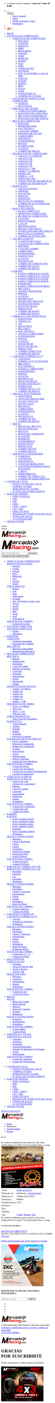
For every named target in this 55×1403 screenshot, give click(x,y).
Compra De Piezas (20, 766)
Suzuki (15, 606)
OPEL (21, 66)
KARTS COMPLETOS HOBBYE (34, 286)
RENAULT (23, 46)
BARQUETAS (25, 319)
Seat (14, 591)
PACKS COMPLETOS (29, 211)
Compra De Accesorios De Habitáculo (29, 771)
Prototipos (16, 879)
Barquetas (16, 871)
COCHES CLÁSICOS (22, 238)
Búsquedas (17, 634)
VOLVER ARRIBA (10, 1332)
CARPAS (22, 471)
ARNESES (23, 191)
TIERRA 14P (24, 173)
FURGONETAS (25, 461)
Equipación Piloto (20, 949)
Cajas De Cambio (20, 666)
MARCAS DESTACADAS (19, 564)
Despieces (16, 1019)
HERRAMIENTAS (27, 474)
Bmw (14, 574)
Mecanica (16, 839)
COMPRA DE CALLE (28, 266)
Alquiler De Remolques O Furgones (28, 1049)
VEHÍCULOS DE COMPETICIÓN (28, 38)
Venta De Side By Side (22, 966)
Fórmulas (16, 874)
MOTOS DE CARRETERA (31, 434)
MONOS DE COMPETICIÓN (32, 213)
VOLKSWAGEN (26, 68)
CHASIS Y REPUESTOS (30, 291)
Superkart (16, 829)
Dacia (15, 614)
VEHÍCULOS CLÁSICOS (19, 776)
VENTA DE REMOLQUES (31, 464)
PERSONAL (13, 636)
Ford (14, 579)
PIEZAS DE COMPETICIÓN (26, 121)
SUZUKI (22, 81)
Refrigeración (18, 661)
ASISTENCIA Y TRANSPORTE (27, 454)
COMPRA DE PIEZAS (29, 151)
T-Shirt (19, 1214)
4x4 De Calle (18, 971)
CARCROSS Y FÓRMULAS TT (27, 356)
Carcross (16, 919)
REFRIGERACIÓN (27, 126)
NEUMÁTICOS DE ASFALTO (21, 686)
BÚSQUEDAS (25, 106)
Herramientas (18, 1054)
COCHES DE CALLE (17, 481)
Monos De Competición (23, 744)
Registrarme (17, 23)
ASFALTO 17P (25, 166)
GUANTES (23, 218)
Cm (14, 876)
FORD (21, 56)
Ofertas (15, 631)
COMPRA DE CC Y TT (29, 389)
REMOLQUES (25, 309)
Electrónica (17, 664)
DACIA (21, 88)
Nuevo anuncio (19, 16)
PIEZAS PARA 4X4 (16, 974)
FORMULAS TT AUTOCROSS (33, 361)
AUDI (21, 91)
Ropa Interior (18, 751)
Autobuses (17, 1042)
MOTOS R (23, 431)
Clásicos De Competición (23, 784)
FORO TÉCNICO (20, 511)
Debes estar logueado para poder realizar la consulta (24, 1241)
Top (33, 1214)
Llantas (15, 684)
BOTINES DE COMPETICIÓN (33, 216)
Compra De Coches (21, 624)
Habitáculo (17, 796)
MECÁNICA (24, 329)
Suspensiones (18, 676)
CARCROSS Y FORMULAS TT (22, 916)
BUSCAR (33, 553)
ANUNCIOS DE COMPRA (20, 621)
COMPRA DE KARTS (28, 311)
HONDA (22, 83)
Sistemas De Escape (21, 669)
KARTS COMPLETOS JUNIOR (33, 279)
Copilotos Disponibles (22, 641)
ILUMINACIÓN (26, 146)
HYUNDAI (23, 71)
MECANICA (24, 289)
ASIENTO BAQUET (28, 188)
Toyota (15, 604)
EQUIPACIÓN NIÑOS (29, 304)
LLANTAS (23, 148)
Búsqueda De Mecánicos (23, 651)
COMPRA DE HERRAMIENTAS (34, 479)
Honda (15, 609)
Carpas (15, 1052)
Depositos (16, 674)
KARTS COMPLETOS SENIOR (33, 281)
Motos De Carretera (21, 1009)
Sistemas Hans (18, 756)
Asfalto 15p (17, 694)
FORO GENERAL (21, 496)
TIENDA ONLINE (15, 521)
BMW (21, 48)
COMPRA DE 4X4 (27, 419)
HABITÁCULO (20, 186)
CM (20, 324)
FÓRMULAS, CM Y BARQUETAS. (29, 316)
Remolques (17, 834)
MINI (20, 86)
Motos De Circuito (20, 1001)
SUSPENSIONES (26, 141)
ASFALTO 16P (25, 163)
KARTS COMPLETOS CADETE (34, 276)
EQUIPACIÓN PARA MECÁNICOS (35, 231)
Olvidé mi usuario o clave (23, 21)
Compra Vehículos (20, 909)
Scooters (16, 1012)
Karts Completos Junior (22, 824)
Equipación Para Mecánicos (24, 761)
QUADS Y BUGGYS (28, 401)
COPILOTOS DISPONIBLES (32, 111)
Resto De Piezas (19, 856)
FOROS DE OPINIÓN (17, 494)
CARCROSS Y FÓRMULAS (20, 914)
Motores (16, 659)
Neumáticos (17, 801)
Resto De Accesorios (21, 736)
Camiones (16, 1039)
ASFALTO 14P (25, 158)
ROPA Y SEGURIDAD (23, 208)
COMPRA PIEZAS (27, 451)
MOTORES (23, 123)
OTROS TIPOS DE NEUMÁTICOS (35, 181)
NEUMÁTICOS (25, 261)
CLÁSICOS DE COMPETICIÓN (33, 243)
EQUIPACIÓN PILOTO (29, 384)
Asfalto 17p (17, 699)
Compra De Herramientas (23, 1062)
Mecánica (16, 886)
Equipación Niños (20, 854)
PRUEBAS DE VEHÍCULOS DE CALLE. (32, 514)
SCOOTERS (24, 436)
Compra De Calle (20, 809)
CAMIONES (24, 456)
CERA (15, 504)
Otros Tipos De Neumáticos (24, 719)
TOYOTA (23, 78)
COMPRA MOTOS (27, 449)
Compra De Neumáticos (23, 769)
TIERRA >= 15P (25, 176)
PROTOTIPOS (25, 326)
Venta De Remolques (21, 1047)
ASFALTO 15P (25, 161)
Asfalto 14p (17, 691)
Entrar (15, 18)
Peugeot (16, 566)
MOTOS (16, 424)
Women (27, 1214)
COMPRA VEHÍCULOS (29, 351)
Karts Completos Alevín (23, 819)
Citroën (15, 569)
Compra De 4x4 (19, 991)
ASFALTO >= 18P (26, 168)
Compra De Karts (20, 861)
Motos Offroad (19, 1004)
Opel (14, 594)
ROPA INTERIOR (26, 221)
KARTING (17, 271)
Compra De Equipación (23, 774)
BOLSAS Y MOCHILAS (29, 228)
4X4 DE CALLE (26, 404)
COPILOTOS (13, 639)
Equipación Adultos (21, 851)
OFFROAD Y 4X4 (26, 178)
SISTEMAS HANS (27, 226)
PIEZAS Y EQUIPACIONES (20, 836)
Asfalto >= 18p (19, 701)
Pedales (15, 731)
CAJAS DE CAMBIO (28, 131)
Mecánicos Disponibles (22, 649)
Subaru (15, 589)
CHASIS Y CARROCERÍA (31, 334)
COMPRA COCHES (22, 486)
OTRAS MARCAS (27, 93)
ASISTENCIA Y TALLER (19, 1034)
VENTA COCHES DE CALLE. (27, 484)
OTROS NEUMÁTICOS (18, 716)
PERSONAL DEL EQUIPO (25, 108)
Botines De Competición (23, 746)
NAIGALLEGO (24, 1190)
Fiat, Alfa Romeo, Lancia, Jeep (26, 601)
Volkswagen (17, 596)
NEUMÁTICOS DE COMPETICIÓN (29, 153)
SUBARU (23, 53)
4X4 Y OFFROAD (15, 959)
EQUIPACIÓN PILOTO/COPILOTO (24, 739)
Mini (14, 611)
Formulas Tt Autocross (22, 921)
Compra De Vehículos (22, 1059)
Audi (14, 616)
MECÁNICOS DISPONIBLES (32, 116)
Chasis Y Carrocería (21, 891)
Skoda (15, 584)
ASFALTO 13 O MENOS (30, 156)
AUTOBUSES (25, 459)
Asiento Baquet (19, 724)
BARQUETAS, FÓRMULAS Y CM (23, 866)
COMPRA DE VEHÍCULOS (31, 476)
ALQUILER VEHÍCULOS (19, 626)
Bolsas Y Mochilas (20, 759)
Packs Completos (20, 741)
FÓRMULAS (24, 321)
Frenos (15, 679)
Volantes (16, 729)
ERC (14, 501)
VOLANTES (24, 193)
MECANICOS (13, 646)
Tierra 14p (17, 709)
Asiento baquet (13, 1129)
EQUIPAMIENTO (26, 441)
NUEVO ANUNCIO (10, 1111)
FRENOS (22, 143)
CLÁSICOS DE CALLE (29, 241)
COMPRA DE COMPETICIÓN (33, 263)
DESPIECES (24, 439)
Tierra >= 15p (18, 711)
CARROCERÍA (25, 136)
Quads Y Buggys (20, 969)
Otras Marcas (18, 619)
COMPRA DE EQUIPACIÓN (32, 236)
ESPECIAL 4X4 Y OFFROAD (26, 394)
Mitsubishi (17, 576)
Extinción (16, 734)
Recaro (10, 1131)
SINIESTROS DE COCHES (25, 489)
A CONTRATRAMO (22, 519)
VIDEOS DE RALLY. (22, 516)
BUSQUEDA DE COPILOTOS (33, 113)
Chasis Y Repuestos (21, 841)
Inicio (9, 1124)
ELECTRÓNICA (26, 128)
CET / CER (17, 509)
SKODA (22, 61)
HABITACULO (14, 721)
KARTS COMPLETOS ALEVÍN (33, 274)
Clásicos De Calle (20, 781)
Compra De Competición (23, 806)
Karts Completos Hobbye (23, 831)
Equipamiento (18, 1022)
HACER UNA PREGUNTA (14, 1231)
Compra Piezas (19, 1032)
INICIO (10, 33)
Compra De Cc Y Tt (21, 954)
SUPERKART (24, 284)
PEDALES (23, 196)
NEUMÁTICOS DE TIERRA (20, 704)
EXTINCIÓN (24, 198)
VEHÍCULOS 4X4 (15, 961)
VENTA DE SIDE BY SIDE (31, 399)
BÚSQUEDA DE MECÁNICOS (33, 118)
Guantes (16, 749)
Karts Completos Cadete (23, 821)
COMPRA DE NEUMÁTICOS (32, 183)
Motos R (16, 1006)
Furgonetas (17, 1044)
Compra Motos (19, 1029)
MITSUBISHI (24, 51)
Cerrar (10, 13)
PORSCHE (23, 58)
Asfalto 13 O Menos (21, 689)
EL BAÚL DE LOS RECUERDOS (28, 491)
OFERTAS (23, 103)
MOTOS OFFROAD (28, 429)
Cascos (15, 754)
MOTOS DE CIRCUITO (29, 426)
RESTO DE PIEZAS (27, 306)
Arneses (16, 726)
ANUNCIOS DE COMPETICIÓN (23, 36)
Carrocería (17, 671)
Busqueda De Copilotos (23, 644)
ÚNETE (32, 1299)
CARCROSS (24, 359)
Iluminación (17, 681)
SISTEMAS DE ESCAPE (30, 133)
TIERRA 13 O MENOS (29, 171)
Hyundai (16, 599)
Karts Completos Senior (23, 826)
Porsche (15, 581)
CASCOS (22, 223)
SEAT (21, 63)
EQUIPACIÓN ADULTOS (30, 301)
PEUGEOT (23, 41)
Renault (15, 571)
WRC (15, 499)
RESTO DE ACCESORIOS (31, 201)
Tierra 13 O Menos (20, 706)
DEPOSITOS (24, 138)
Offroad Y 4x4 (18, 714)
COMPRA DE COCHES (29, 96)
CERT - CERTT (19, 506)
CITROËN (23, 43)
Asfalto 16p (17, 696)
